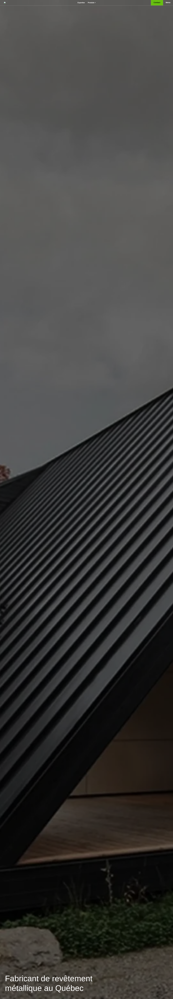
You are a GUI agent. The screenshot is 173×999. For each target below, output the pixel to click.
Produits (91, 3)
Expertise (81, 3)
